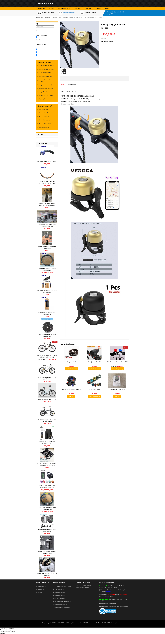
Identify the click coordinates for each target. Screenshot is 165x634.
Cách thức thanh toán (59, 598)
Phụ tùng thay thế (43, 99)
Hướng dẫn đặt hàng (59, 589)
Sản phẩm (47, 17)
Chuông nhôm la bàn (94, 389)
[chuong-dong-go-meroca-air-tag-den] (64, 71)
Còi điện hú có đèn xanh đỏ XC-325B (117, 362)
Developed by (7, 628)
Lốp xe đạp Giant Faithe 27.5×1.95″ (47, 161)
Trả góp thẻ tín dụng (69, 12)
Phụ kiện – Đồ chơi (64, 8)
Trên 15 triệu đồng (44, 127)
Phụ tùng (78, 8)
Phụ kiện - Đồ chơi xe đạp (60, 17)
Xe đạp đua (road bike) (45, 72)
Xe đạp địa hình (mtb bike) (46, 88)
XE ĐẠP (51, 8)
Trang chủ (41, 8)
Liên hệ (107, 8)
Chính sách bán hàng (59, 592)
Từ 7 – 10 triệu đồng (44, 120)
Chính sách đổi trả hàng (60, 604)
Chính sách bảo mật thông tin (61, 607)
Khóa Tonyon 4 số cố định (71, 362)
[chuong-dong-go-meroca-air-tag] (79, 44)
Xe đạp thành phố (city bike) (46, 69)
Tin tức (98, 8)
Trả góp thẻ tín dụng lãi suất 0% (62, 586)
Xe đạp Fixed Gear (44, 92)
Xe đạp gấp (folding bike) (45, 76)
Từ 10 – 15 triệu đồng (45, 123)
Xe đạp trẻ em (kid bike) (45, 85)
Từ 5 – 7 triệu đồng (44, 116)
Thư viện (88, 8)
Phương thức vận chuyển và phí (62, 601)
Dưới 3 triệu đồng (43, 109)
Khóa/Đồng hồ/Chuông (75, 17)
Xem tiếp (71, 396)
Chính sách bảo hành (59, 595)
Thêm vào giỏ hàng (71, 368)
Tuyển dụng (41, 589)
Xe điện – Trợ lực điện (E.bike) (45, 80)
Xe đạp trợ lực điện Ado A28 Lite (47, 399)
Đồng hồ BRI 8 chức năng (117, 389)
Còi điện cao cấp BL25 (94, 362)
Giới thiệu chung (42, 586)
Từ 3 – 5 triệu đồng (44, 113)
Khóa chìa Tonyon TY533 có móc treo (71, 389)
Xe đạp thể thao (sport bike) (46, 65)
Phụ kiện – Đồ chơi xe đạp (46, 95)
